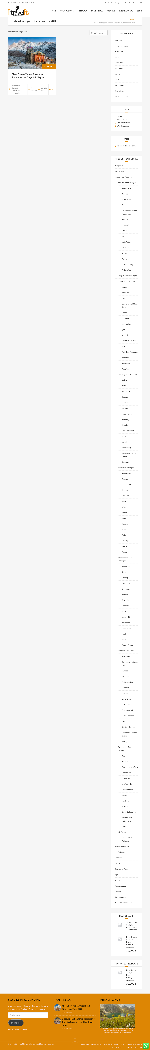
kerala (117, 57)
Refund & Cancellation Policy (114, 1044)
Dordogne (126, 318)
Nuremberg (126, 448)
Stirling (124, 741)
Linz (123, 236)
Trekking (111, 11)
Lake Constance (128, 431)
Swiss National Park (129, 812)
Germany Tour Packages (127, 374)
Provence (125, 358)
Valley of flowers (121, 96)
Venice (124, 546)
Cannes (124, 298)
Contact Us (129, 1047)
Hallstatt (125, 219)
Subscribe (15, 1023)
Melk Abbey (126, 242)
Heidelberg (126, 425)
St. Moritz (125, 806)
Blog (139, 11)
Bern (123, 756)
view (51, 89)
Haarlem (125, 594)
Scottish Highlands (129, 727)
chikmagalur (119, 171)
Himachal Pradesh (122, 846)
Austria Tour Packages (127, 182)
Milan (124, 507)
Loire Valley (126, 324)
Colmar (124, 313)
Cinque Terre (127, 484)
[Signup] (126, 3)
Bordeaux (125, 292)
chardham (118, 40)
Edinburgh (125, 676)
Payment (119, 1047)
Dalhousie (122, 852)
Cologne (125, 397)
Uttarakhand (119, 91)
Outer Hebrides (128, 716)
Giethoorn (126, 583)
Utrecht (125, 639)
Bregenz (125, 194)
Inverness (125, 693)
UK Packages (123, 832)
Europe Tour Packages (123, 177)
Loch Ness (126, 704)
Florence (125, 490)
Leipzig (124, 436)
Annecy (124, 287)
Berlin (124, 386)
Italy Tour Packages (126, 468)
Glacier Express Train (130, 767)
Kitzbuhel (125, 231)
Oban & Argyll (127, 710)
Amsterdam (126, 566)
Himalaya (83, 11)
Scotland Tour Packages (127, 651)
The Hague (126, 634)
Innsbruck (125, 225)
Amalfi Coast (127, 473)
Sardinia (125, 524)
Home (53, 11)
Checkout (138, 1047)
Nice (123, 346)
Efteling (125, 578)
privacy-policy (96, 1044)
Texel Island (126, 628)
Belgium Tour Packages (127, 276)
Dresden (125, 403)
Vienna (124, 259)
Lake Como (126, 496)
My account (85, 1044)
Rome (124, 518)
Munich (124, 442)
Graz (123, 205)
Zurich (124, 826)
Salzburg (125, 248)
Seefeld (125, 253)
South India (97, 11)
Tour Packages (67, 11)
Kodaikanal (119, 63)
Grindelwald (126, 773)
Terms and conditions (134, 1044)
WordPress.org (123, 126)
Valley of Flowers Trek (123, 903)
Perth (124, 721)
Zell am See (126, 270)
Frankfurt (125, 408)
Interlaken (126, 778)
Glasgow (125, 688)
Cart (112, 1047)
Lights (117, 875)
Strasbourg (126, 363)
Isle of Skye (126, 699)
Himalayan (119, 51)
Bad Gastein (126, 188)
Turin (124, 535)
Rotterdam (126, 623)
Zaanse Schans (127, 645)
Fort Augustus (127, 682)
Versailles (125, 369)
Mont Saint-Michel (129, 341)
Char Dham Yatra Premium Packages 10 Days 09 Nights (28, 76)
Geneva (125, 761)
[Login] (130, 3)
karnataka (118, 858)
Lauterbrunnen (127, 789)
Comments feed (123, 123)
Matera (124, 501)
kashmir (118, 863)
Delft (124, 572)
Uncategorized (120, 85)
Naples (124, 513)
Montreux (125, 801)
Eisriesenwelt (127, 199)
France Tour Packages (126, 281)
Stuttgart (125, 462)
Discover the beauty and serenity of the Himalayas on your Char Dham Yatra (78, 1022)
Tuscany (125, 541)
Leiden (124, 611)
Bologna (125, 479)
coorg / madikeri (121, 46)
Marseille (125, 335)
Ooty (117, 79)
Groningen (126, 589)
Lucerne (125, 795)
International (126, 11)
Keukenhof (126, 600)
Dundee (125, 671)
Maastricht (126, 617)
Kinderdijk (125, 606)
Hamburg (125, 419)
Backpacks (119, 166)
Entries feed (122, 119)
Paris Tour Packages (130, 352)
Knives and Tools (121, 869)
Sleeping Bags (120, 886)
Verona (124, 552)
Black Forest (126, 391)
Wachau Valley (127, 264)
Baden (124, 380)
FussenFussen (127, 414)
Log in (119, 116)
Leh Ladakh (119, 68)
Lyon (123, 329)
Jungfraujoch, (127, 784)
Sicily (124, 529)
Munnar (117, 74)
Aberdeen (126, 656)
